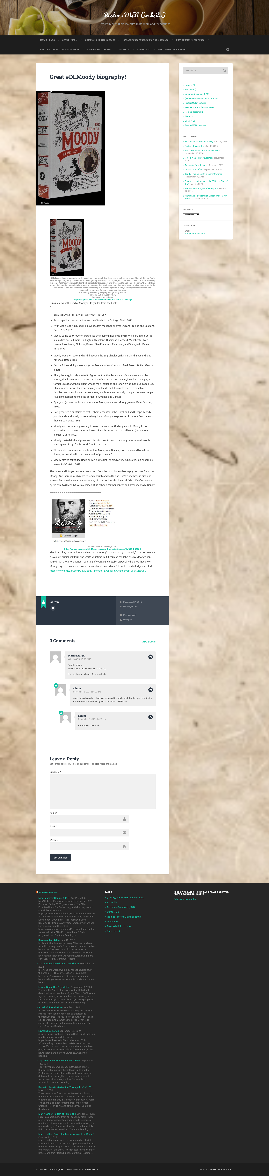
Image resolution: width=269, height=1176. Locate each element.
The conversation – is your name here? (203, 150)
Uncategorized (130, 606)
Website (54, 840)
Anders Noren (217, 1169)
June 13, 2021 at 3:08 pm (79, 659)
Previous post (129, 615)
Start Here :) (70, 40)
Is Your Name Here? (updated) (199, 158)
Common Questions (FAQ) (100, 40)
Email (53, 826)
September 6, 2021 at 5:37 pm (87, 692)
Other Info (112, 921)
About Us (124, 49)
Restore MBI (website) (134, 15)
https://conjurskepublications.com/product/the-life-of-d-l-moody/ (103, 299)
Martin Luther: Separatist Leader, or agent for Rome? (66, 1134)
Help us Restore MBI (99, 49)
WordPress (91, 1169)
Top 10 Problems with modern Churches (203, 174)
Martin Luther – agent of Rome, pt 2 (201, 188)
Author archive (52, 608)
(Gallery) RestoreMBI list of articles (146, 40)
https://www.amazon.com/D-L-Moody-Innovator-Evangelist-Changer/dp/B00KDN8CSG (102, 549)
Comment (55, 772)
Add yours (149, 641)
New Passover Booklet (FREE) (199, 141)
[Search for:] (205, 70)
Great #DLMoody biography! (88, 76)
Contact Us (144, 49)
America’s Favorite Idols (196, 165)
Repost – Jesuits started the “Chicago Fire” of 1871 (65, 1087)
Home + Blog (47, 40)
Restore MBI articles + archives (59, 49)
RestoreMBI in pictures (190, 40)
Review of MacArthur (194, 146)
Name (53, 813)
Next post (127, 619)
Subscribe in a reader (185, 899)
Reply (150, 657)
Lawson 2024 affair (194, 169)
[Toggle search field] (228, 49)
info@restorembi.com (195, 233)
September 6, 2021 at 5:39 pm (92, 719)
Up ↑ (230, 1169)
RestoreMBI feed (49, 892)
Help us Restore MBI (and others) (124, 916)
